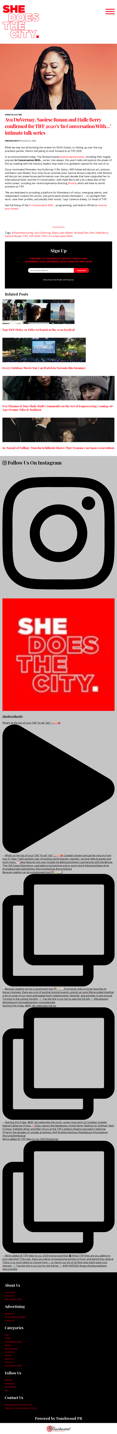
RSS (6, 1390)
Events (8, 1355)
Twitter (8, 1380)
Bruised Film (81, 232)
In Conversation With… (42, 205)
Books (8, 1345)
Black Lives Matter (62, 232)
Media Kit (9, 1313)
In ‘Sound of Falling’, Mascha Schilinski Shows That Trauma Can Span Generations (58, 448)
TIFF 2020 (34, 236)
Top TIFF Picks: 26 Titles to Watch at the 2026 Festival (38, 330)
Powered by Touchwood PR (58, 1418)
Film (92, 232)
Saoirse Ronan (13, 236)
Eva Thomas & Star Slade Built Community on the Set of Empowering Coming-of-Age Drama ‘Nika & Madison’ (58, 408)
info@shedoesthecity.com (18, 1404)
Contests (9, 1320)
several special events (72, 156)
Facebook (9, 1383)
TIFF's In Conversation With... (57, 236)
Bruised (72, 183)
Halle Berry (101, 232)
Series (8, 1338)
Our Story (10, 1292)
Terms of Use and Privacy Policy (21, 1408)
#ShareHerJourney (23, 232)
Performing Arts (13, 1341)
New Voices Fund (13, 1299)
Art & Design (11, 1348)
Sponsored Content (15, 1317)
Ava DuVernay (43, 232)
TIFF (25, 236)
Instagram (10, 1387)
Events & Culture (13, 114)
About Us (9, 1359)
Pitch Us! (9, 1295)
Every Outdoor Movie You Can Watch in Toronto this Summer (44, 368)
